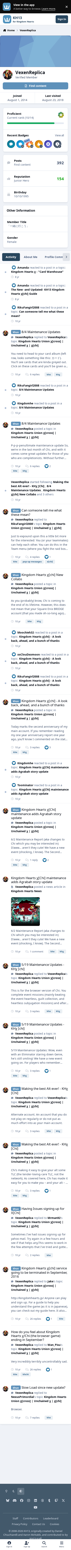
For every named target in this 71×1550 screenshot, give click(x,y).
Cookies (54, 1524)
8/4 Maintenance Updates (40, 332)
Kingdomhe (25, 403)
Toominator (25, 785)
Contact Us (38, 1524)
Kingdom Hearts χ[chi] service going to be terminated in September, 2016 (39, 1272)
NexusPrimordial (22, 1397)
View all (59, 135)
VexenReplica (24, 337)
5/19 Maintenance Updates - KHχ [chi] (37, 966)
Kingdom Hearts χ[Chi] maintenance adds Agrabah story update (36, 813)
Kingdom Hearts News (26, 891)
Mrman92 (54, 1218)
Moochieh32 (25, 632)
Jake (50, 1281)
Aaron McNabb (32, 1534)
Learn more (7, 7)
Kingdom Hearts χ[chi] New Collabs (37, 576)
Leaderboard (50, 1518)
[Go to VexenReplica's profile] (5, 333)
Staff (15, 1518)
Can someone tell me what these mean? (36, 512)
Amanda (23, 267)
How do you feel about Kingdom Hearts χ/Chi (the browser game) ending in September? (35, 1336)
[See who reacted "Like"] (47, 466)
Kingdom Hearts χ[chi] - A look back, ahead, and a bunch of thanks (36, 661)
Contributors (30, 1518)
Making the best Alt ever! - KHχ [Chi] (39, 1090)
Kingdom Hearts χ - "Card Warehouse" (37, 272)
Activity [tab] (11, 257)
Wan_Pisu (54, 1345)
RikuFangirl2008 (28, 307)
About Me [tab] (30, 257)
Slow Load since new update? (43, 1387)
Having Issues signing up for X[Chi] (37, 1210)
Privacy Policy (19, 1524)
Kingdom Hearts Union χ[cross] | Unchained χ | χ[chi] (33, 716)
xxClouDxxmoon (28, 654)
